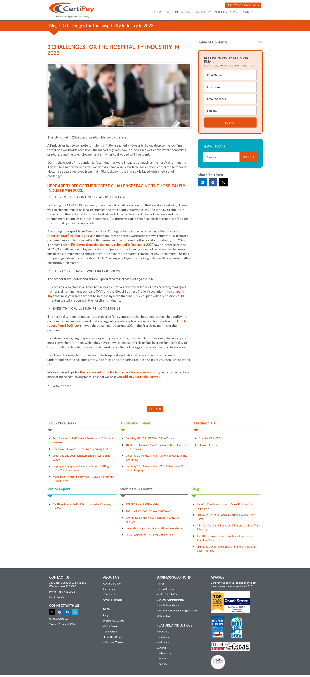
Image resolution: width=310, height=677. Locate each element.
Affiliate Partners (112, 599)
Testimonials (204, 423)
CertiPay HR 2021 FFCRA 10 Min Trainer (150, 438)
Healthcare (163, 642)
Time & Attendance (168, 605)
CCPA (71, 624)
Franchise (162, 663)
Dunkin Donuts (208, 445)
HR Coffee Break (61, 423)
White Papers (59, 489)
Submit (230, 122)
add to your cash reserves (141, 377)
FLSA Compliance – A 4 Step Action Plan (149, 534)
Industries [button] (182, 11)
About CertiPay (112, 583)
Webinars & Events (136, 489)
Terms (52, 624)
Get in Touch (56, 597)
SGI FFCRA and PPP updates (143, 504)
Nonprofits (163, 631)
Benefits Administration (170, 599)
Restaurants (164, 653)
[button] (243, 5)
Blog (53, 25)
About (200, 11)
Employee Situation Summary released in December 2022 (112, 245)
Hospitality (163, 636)
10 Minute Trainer (135, 423)
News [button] (233, 11)
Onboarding (163, 615)
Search (248, 157)
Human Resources (167, 588)
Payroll (160, 583)
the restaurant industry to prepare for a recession (116, 372)
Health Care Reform (168, 594)
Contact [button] (249, 11)
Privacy (62, 624)
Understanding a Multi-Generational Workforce (154, 528)
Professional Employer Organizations (177, 610)
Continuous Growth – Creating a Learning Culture (82, 448)
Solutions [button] (161, 11)
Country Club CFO (210, 438)
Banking (161, 647)
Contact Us (109, 594)
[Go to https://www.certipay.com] (71, 10)
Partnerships (217, 11)
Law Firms (162, 658)
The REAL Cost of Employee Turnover (148, 510)
